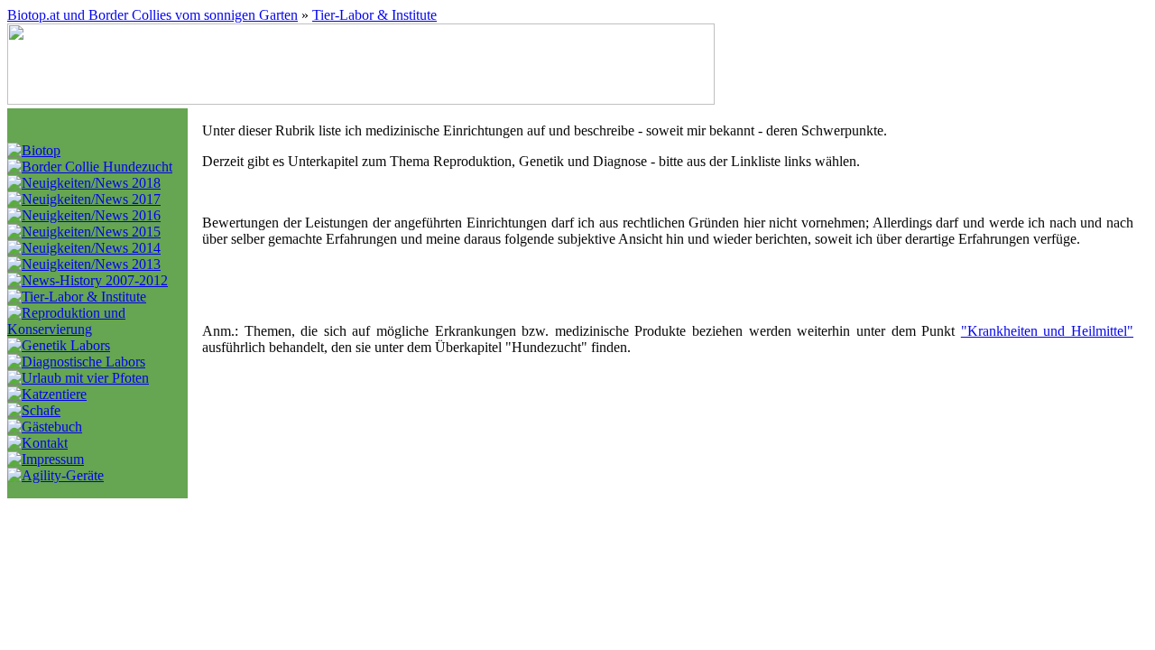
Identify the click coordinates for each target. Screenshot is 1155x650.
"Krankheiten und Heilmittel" (1047, 331)
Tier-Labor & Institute (374, 15)
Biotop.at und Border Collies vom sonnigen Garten (152, 15)
